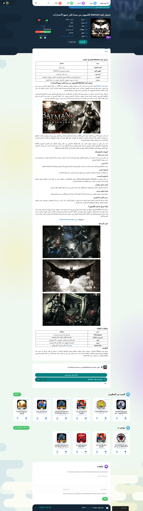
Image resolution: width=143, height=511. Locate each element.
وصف (106, 51)
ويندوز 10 (69, 345)
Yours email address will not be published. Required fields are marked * (87, 472)
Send (105, 498)
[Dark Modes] (3, 3)
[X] (43, 38)
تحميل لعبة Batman (102, 86)
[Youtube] (43, 507)
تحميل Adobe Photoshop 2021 (68, 219)
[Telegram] (45, 38)
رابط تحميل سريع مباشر (71, 375)
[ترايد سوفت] (104, 3)
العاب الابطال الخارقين (67, 36)
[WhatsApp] (41, 38)
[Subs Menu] (48, 3)
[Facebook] (50, 507)
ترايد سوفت (89, 507)
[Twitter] (48, 507)
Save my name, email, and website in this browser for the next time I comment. (84, 493)
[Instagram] (45, 507)
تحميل (81, 42)
